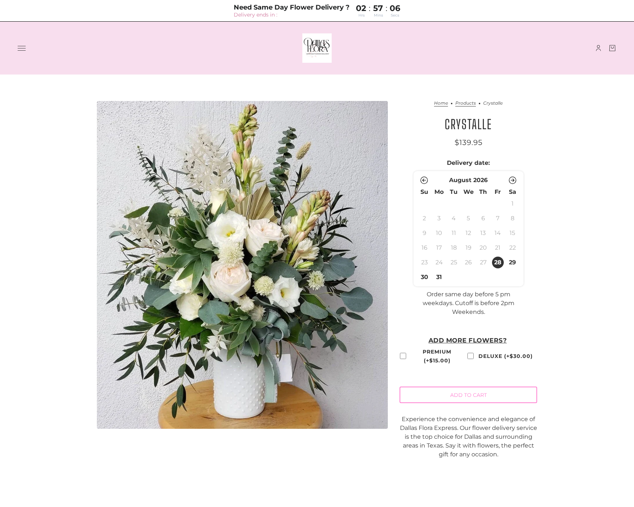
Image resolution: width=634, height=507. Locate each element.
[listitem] (498, 262)
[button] (424, 180)
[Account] (598, 48)
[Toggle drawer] (22, 48)
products (465, 103)
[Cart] (612, 48)
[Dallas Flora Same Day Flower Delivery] (317, 48)
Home (441, 103)
